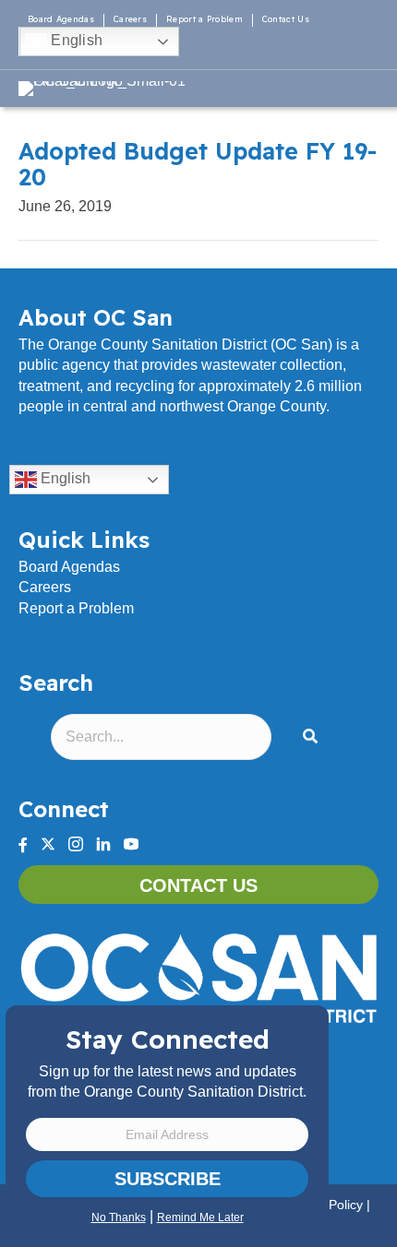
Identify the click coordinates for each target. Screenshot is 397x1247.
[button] (314, 737)
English (74, 40)
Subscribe (167, 1179)
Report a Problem (204, 19)
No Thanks (118, 1217)
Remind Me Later (200, 1217)
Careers (130, 19)
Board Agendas (61, 19)
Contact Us (285, 19)
